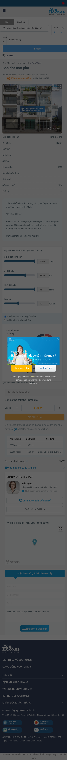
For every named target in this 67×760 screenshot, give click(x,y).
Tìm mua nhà (22, 368)
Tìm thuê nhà (45, 368)
